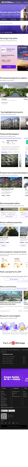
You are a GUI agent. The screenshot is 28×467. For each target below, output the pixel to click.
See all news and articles (22, 288)
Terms (2, 396)
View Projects (9, 50)
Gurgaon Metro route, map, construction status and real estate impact (10, 303)
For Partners (3, 394)
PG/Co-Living (13, 19)
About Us (3, 393)
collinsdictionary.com (16, 396)
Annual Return (4, 398)
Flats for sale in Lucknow (7, 360)
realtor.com (14, 393)
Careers (2, 391)
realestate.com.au (16, 391)
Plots (21, 19)
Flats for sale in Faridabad (7, 363)
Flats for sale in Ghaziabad (8, 358)
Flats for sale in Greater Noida (8, 356)
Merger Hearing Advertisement (4, 405)
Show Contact (10, 216)
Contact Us (3, 401)
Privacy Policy (4, 399)
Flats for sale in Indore (7, 361)
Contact (9, 66)
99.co (13, 394)
